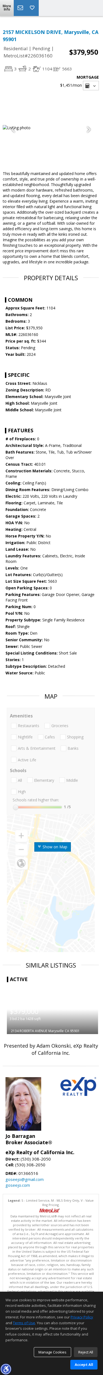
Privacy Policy (82, 1317)
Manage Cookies (52, 1352)
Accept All (84, 1364)
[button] (6, 1369)
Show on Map (54, 846)
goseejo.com (17, 1185)
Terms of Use (24, 1322)
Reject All (85, 1352)
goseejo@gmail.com (24, 1179)
